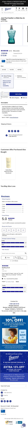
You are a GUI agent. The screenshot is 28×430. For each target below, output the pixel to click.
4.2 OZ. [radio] (12, 69)
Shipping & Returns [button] (6, 124)
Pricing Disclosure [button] (14, 117)
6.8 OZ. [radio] (20, 69)
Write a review (16, 50)
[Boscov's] (8, 9)
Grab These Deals (18, 3)
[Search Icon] (2, 12)
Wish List (25, 97)
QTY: (2, 92)
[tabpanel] (14, 2)
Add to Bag (18, 94)
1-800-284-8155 (12, 136)
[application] (23, 425)
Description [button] (4, 102)
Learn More (9, 62)
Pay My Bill (3, 414)
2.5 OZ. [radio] (4, 69)
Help (16, 10)
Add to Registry (15, 97)
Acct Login (23, 10)
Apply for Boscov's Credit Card (8, 408)
